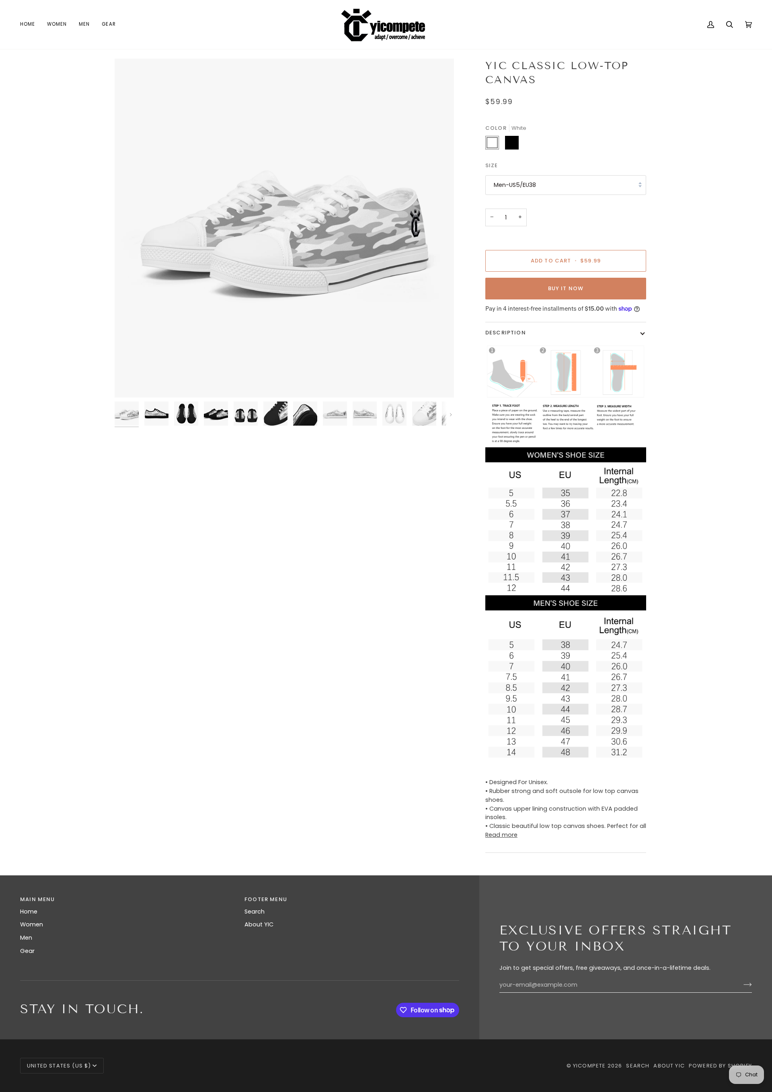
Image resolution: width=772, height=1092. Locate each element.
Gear (27, 951)
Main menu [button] (37, 899)
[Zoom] (130, 382)
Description (505, 332)
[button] (57, 24)
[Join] (741, 984)
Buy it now (566, 288)
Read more (501, 835)
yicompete (589, 1065)
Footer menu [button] (265, 899)
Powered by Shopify (720, 1065)
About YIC (258, 924)
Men (26, 938)
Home (28, 912)
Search (254, 912)
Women (31, 924)
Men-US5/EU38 (515, 185)
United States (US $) (59, 1065)
